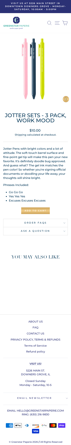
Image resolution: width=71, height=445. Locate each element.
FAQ (35, 327)
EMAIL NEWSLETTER (34, 398)
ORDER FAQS (35, 222)
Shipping (20, 134)
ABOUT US (35, 321)
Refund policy (35, 351)
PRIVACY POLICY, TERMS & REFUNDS (35, 339)
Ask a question (35, 231)
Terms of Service (35, 345)
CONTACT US (35, 333)
